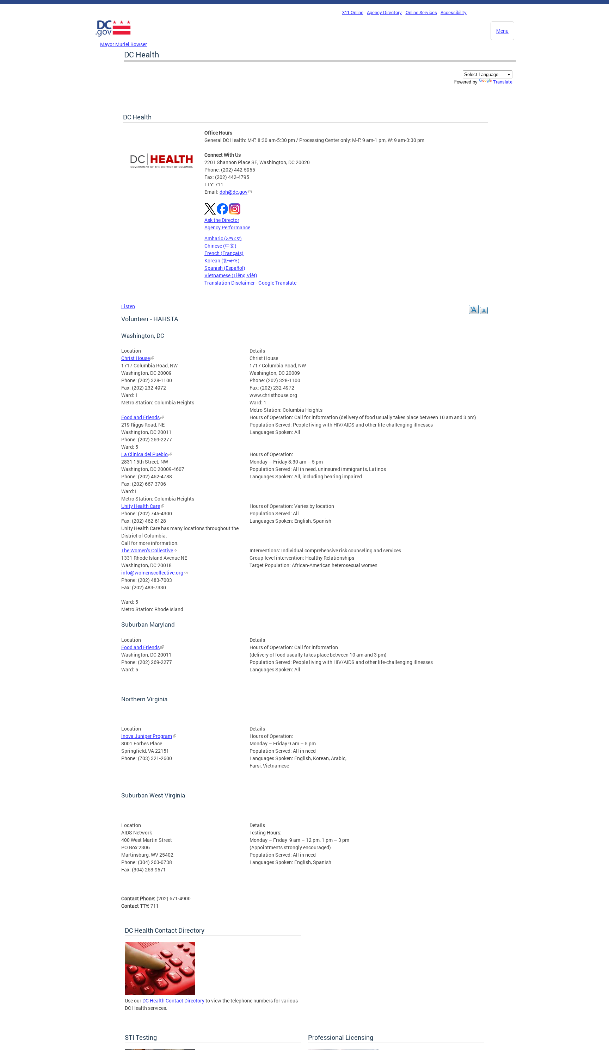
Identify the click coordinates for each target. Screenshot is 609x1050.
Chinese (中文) (220, 245)
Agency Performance (227, 227)
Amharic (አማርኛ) (223, 238)
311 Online (352, 12)
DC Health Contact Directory (173, 1000)
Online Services (421, 12)
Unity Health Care (140, 506)
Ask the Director (221, 220)
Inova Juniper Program (146, 736)
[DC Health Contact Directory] (160, 993)
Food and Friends (140, 417)
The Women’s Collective (147, 550)
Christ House (135, 358)
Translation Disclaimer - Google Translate (250, 282)
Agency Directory (384, 12)
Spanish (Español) (224, 268)
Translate (502, 82)
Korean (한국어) (222, 260)
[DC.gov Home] (113, 38)
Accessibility (454, 12)
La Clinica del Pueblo (144, 454)
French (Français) (224, 253)
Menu (502, 30)
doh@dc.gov (233, 191)
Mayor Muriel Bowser (123, 44)
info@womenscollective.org (152, 572)
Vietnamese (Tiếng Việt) (230, 275)
